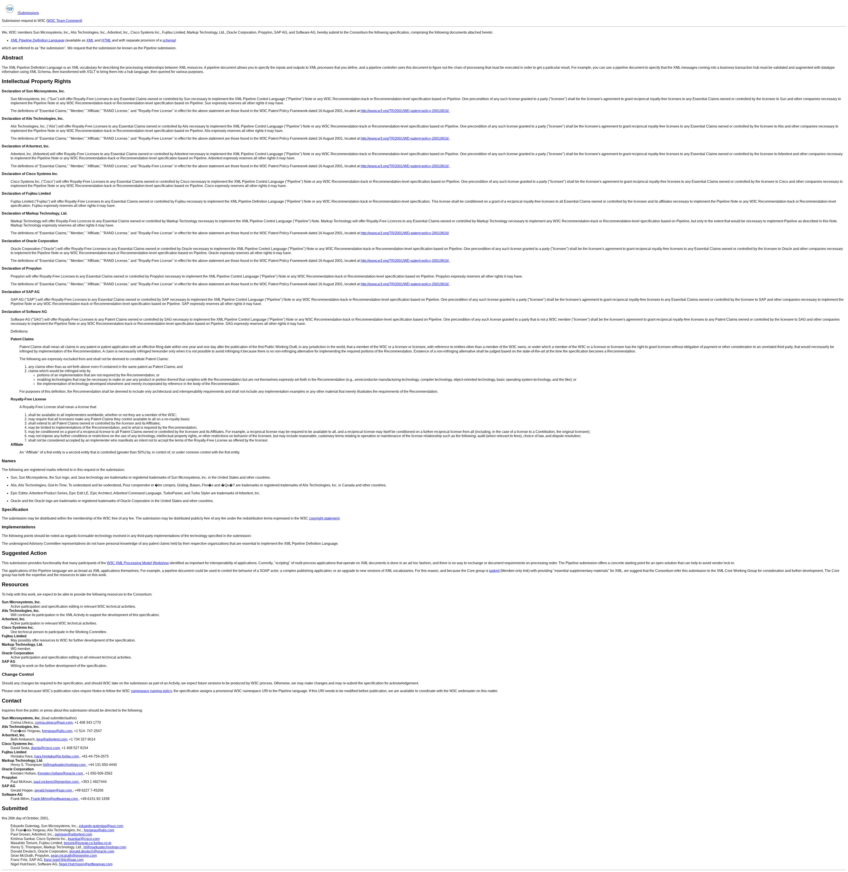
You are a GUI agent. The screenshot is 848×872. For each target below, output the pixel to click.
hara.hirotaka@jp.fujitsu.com (57, 756)
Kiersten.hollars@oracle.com (61, 773)
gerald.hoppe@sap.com (53, 790)
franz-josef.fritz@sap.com (63, 860)
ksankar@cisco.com (84, 839)
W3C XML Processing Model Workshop (138, 563)
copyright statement (324, 518)
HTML (106, 40)
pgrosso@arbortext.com (73, 834)
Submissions (29, 13)
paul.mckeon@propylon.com (56, 782)
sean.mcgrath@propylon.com (74, 855)
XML (90, 40)
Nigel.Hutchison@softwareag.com (85, 864)
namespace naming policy (151, 691)
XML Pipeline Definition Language (37, 40)
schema (169, 40)
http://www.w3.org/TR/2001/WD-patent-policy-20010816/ (405, 111)
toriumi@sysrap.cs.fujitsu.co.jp (87, 843)
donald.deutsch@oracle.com (91, 851)
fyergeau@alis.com (57, 731)
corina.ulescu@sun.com (54, 722)
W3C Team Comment (64, 21)
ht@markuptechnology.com (64, 765)
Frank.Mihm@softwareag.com (55, 799)
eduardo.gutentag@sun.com (101, 826)
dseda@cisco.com (45, 748)
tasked (494, 571)
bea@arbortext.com (51, 739)
